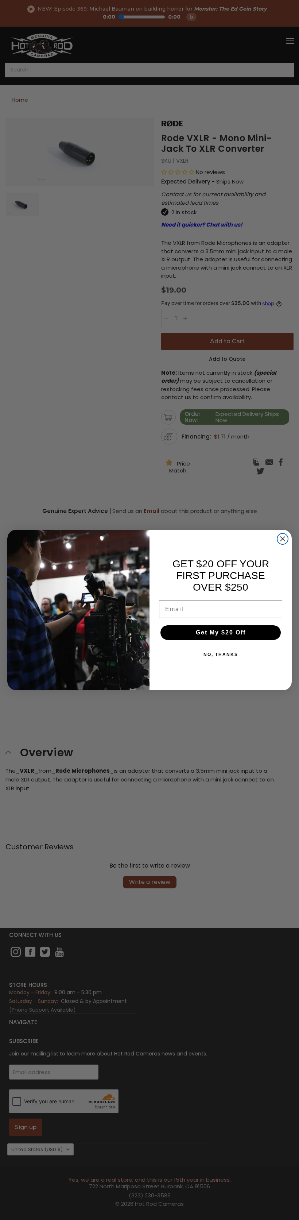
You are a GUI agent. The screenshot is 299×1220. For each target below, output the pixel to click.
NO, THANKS (220, 654)
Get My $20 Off (221, 632)
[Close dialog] (282, 538)
